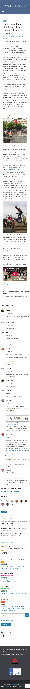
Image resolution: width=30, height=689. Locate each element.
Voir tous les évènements (7, 542)
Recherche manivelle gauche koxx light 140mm (13, 560)
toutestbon (9, 434)
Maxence (9, 400)
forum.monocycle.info (10, 491)
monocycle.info (4, 649)
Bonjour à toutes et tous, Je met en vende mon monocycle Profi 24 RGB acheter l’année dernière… (13, 607)
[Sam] (6, 577)
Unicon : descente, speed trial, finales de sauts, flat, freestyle (16, 292)
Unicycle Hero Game (6, 586)
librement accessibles (14, 169)
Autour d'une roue (5, 588)
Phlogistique (10, 323)
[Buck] (2, 604)
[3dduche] (2, 552)
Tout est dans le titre (6, 555)
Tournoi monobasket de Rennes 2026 (12, 534)
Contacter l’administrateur (17, 654)
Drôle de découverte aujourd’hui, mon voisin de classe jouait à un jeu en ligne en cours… (14, 594)
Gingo (5, 36)
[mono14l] (6, 552)
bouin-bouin (10, 381)
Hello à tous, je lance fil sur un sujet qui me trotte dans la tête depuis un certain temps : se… (14, 580)
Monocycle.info (15, 5)
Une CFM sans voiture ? (7, 573)
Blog (4, 20)
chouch (8, 349)
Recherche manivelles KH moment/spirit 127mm (14, 548)
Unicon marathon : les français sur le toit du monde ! (15, 298)
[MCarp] (2, 577)
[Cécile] (4, 564)
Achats (3, 550)
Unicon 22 (4, 516)
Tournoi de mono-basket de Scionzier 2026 (13, 528)
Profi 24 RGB (4, 600)
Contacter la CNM (5, 654)
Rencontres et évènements (7, 575)
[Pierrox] (4, 604)
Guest (8, 332)
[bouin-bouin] (6, 564)
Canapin (8, 369)
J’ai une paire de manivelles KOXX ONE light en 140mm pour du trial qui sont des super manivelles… (14, 567)
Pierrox (8, 311)
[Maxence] (4, 552)
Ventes (3, 602)
